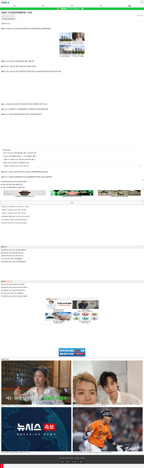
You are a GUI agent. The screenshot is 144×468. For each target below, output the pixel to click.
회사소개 (61, 458)
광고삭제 (1, 466)
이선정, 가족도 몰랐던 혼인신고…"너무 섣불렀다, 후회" (20, 156)
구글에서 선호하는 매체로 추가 (9, 18)
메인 (14, 6)
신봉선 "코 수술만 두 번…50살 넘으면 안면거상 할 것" (20, 159)
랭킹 (43, 6)
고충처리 (82, 458)
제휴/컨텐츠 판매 (69, 458)
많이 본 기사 (5, 359)
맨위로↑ (82, 462)
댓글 (72, 202)
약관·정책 (76, 458)
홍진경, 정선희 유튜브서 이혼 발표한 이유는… (17, 162)
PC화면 (62, 462)
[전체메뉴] (142, 2)
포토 (101, 6)
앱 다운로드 (75, 462)
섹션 (72, 6)
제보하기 (68, 462)
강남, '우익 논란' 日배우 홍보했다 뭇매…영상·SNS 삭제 (20, 153)
